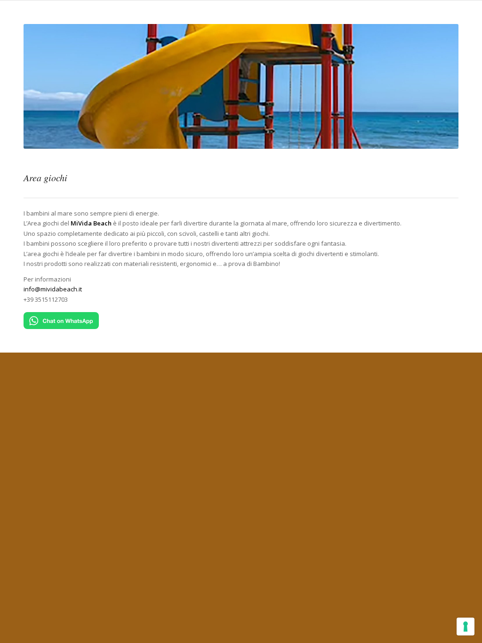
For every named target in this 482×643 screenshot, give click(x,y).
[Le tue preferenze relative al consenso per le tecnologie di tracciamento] (465, 626)
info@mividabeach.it (53, 289)
